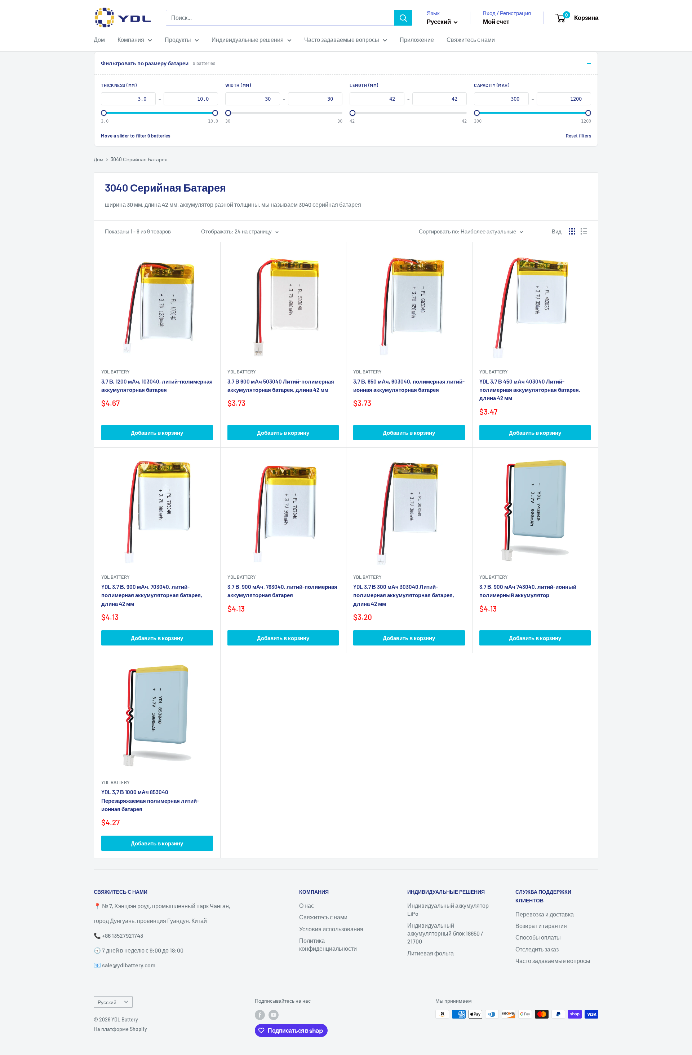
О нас (306, 905)
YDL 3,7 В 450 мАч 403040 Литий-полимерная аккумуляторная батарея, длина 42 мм (529, 390)
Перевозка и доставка (544, 914)
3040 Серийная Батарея (139, 159)
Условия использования (331, 928)
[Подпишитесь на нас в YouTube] (274, 1015)
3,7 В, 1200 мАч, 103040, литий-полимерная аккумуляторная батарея (157, 385)
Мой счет (496, 21)
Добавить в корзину (157, 432)
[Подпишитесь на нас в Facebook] (260, 1015)
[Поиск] (403, 18)
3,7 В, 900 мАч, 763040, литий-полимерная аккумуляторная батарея (282, 590)
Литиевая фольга (430, 953)
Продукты (178, 39)
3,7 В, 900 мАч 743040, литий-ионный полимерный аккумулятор (527, 590)
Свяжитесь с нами (471, 39)
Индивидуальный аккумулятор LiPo (448, 909)
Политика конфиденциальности (328, 944)
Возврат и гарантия (541, 925)
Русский (107, 1002)
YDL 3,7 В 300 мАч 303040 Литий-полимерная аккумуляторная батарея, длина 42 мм (403, 595)
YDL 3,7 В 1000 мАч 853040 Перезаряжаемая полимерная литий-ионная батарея (150, 800)
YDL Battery (115, 372)
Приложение (417, 39)
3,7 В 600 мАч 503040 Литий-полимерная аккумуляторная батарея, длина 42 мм (280, 385)
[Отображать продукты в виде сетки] (572, 231)
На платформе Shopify (120, 1029)
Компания (130, 39)
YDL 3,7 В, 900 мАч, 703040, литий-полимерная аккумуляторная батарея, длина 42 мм (151, 595)
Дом (99, 39)
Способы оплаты (538, 937)
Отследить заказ (537, 949)
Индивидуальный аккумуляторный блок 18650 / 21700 (445, 933)
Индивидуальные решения (248, 39)
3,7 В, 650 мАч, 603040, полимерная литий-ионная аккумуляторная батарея (409, 385)
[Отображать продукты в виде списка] (584, 231)
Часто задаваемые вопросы (341, 39)
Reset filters (578, 136)
